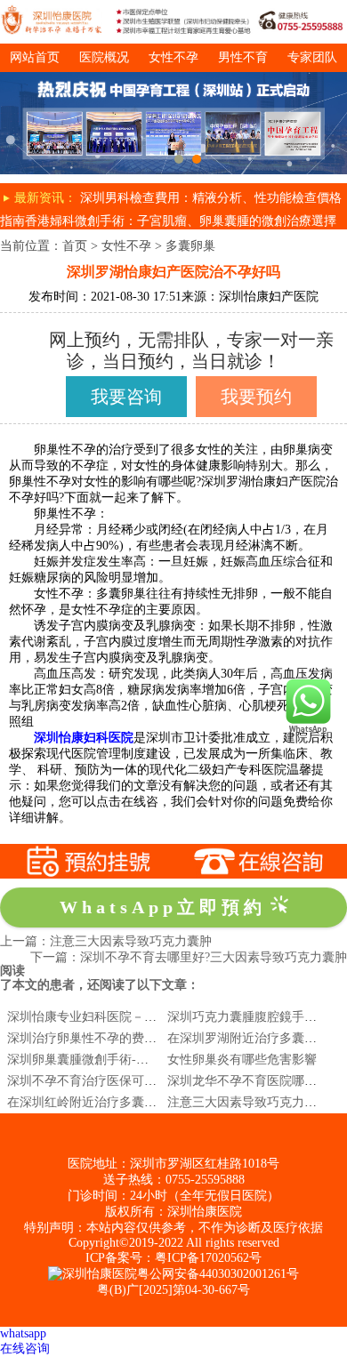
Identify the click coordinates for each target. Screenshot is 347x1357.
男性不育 (243, 57)
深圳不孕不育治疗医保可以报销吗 (100, 1081)
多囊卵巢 (190, 246)
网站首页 (35, 57)
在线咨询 (25, 1348)
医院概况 (104, 57)
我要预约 (256, 396)
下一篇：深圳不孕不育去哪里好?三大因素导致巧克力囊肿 (188, 957)
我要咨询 (126, 396)
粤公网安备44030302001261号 (218, 1274)
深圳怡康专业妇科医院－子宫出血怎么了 (119, 1017)
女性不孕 (173, 57)
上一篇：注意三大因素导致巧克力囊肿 (106, 941)
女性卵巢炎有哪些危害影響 (242, 1059)
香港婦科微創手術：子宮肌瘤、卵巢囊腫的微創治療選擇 (180, 221)
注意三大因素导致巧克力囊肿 (248, 1102)
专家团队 (312, 57)
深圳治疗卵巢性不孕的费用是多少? (103, 1038)
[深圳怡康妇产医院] (173, 78)
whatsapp (23, 1333)
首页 (74, 246)
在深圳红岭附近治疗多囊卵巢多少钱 (106, 1102)
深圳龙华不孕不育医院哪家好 (248, 1081)
